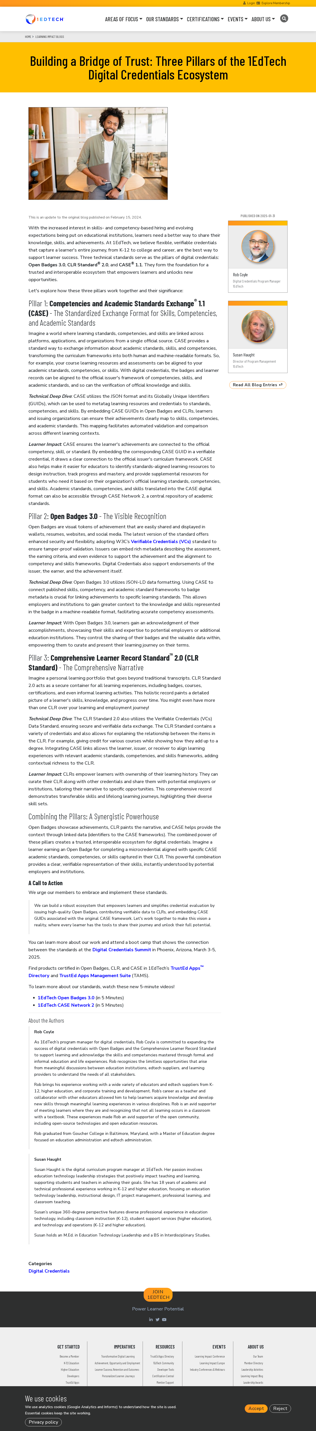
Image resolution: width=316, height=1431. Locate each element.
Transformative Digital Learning (118, 1356)
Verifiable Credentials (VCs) (161, 541)
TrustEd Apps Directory (162, 1356)
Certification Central (163, 1376)
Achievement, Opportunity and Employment (117, 1363)
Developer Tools (165, 1369)
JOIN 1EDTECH (158, 1294)
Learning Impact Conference (210, 1356)
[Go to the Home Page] (45, 19)
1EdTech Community (163, 1363)
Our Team (258, 1356)
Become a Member (69, 1356)
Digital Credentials (49, 1271)
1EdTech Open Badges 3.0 (66, 998)
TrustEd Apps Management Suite (95, 975)
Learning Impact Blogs (49, 37)
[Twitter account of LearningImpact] (158, 1319)
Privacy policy (43, 1422)
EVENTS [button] (235, 18)
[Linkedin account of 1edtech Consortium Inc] (151, 1319)
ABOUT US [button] (261, 18)
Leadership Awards (253, 1382)
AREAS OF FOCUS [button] (121, 18)
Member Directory (253, 1363)
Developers (73, 1376)
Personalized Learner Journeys (118, 1376)
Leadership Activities (252, 1369)
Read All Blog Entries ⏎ (258, 385)
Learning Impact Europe (212, 1363)
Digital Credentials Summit (121, 950)
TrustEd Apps (72, 1382)
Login (251, 3)
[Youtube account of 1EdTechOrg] (164, 1319)
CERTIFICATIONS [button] (203, 18)
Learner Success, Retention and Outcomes (117, 1369)
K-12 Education (71, 1363)
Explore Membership (276, 3)
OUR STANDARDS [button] (162, 18)
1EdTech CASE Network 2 (66, 1005)
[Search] (284, 18)
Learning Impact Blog (252, 1376)
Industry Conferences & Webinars (207, 1369)
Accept (256, 1408)
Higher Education (70, 1369)
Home (28, 37)
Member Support (165, 1382)
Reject (280, 1408)
